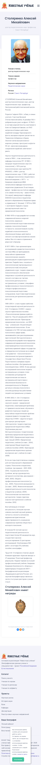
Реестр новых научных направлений (15, 714)
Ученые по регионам (9, 685)
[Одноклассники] (20, 629)
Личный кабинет (7, 724)
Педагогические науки (16, 86)
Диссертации (6, 711)
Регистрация (6, 727)
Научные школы (7, 698)
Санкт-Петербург (21, 93)
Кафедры (4, 708)
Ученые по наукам (8, 681)
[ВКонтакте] (18, 629)
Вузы (3, 704)
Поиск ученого (6, 678)
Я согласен (18, 759)
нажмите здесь (22, 754)
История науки (6, 701)
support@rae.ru (33, 756)
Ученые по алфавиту (9, 688)
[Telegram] (23, 629)
